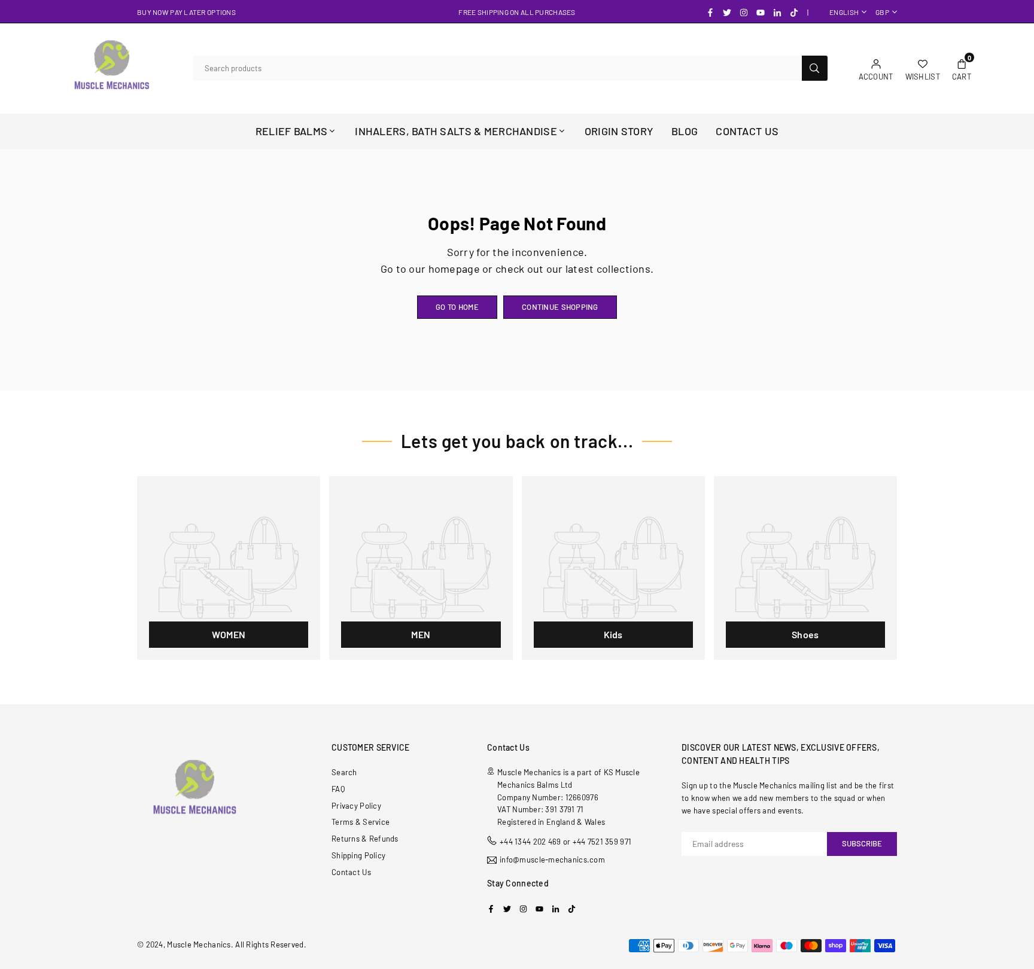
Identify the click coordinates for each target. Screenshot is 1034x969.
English (844, 12)
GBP (882, 12)
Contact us (747, 131)
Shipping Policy (358, 855)
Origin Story (619, 131)
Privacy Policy (356, 805)
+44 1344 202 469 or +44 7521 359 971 (565, 841)
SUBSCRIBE (862, 843)
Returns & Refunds (365, 838)
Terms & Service (361, 822)
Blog (684, 131)
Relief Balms (291, 131)
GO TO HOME (457, 307)
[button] (961, 68)
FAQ (338, 789)
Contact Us (351, 872)
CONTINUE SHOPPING (560, 307)
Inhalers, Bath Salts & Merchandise (456, 131)
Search (344, 772)
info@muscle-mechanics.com (552, 859)
